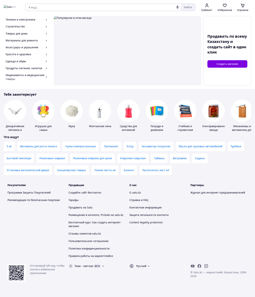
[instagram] (206, 266)
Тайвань (159, 158)
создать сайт (219, 46)
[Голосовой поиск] (177, 7)
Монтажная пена (100, 126)
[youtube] (192, 266)
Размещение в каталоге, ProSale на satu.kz (96, 215)
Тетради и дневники (156, 128)
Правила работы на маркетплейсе (91, 256)
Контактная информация (145, 207)
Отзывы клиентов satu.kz (85, 233)
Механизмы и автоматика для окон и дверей (242, 129)
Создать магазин (227, 64)
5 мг (9, 146)
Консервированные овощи (215, 128)
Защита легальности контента (149, 215)
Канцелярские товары (71, 170)
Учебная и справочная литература (185, 129)
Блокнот (129, 170)
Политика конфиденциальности (89, 248)
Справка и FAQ (138, 200)
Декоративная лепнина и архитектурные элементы (15, 131)
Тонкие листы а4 (105, 170)
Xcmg (130, 146)
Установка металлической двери (28, 170)
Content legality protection (146, 222)
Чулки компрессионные (80, 146)
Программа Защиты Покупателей (29, 192)
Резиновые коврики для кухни (92, 158)
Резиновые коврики (52, 158)
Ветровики (180, 158)
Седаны (200, 158)
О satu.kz (135, 192)
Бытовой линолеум (19, 158)
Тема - (83, 266)
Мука (72, 126)
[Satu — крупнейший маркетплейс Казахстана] (12, 7)
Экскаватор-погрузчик (156, 146)
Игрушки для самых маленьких (43, 129)
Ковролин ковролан (133, 158)
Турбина (236, 146)
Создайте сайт (78, 192)
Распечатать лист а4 (155, 170)
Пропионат (111, 146)
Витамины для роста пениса (38, 146)
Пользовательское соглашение (88, 241)
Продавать (75, 207)
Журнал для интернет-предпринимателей (217, 192)
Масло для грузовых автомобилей (200, 146)
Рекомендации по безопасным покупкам (33, 200)
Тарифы (74, 200)
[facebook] (199, 266)
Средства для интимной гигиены (128, 129)
